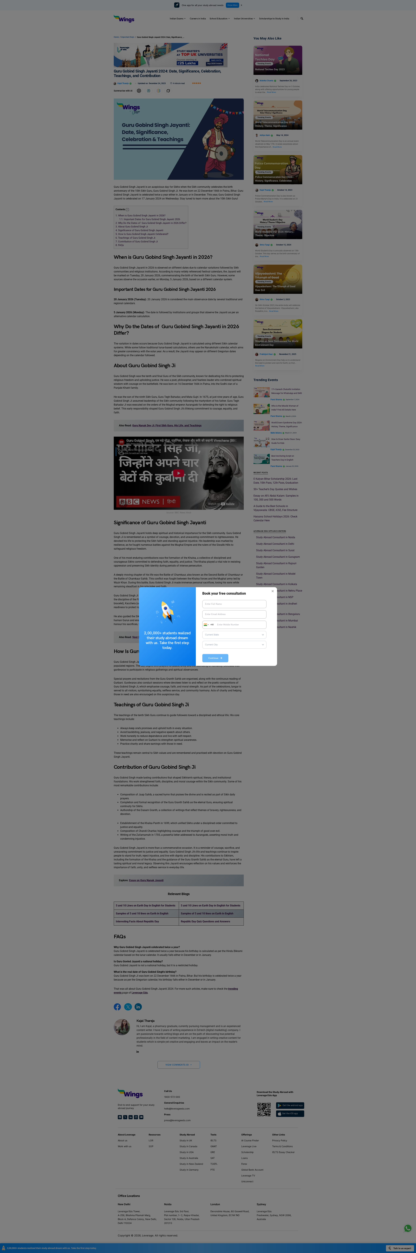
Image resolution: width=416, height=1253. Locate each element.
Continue (214, 658)
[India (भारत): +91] (205, 625)
